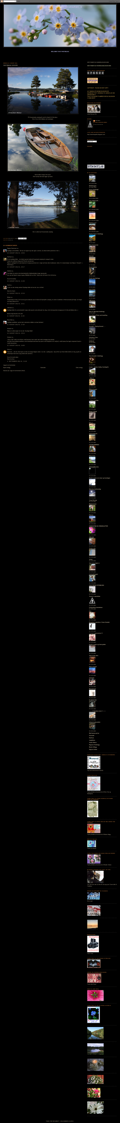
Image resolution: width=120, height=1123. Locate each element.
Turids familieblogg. (94, 278)
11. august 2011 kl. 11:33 (15, 316)
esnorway (91, 677)
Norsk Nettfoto (93, 267)
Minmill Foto (92, 689)
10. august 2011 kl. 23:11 (16, 303)
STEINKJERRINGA (94, 444)
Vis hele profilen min (98, 124)
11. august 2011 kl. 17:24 (16, 324)
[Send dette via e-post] (19, 238)
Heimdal (91, 256)
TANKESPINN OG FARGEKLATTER (98, 526)
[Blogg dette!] (21, 238)
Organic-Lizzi (92, 222)
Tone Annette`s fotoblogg (96, 356)
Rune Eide (9, 320)
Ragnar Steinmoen (12, 248)
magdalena (92, 740)
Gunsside (91, 735)
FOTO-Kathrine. (93, 433)
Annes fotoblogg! (93, 189)
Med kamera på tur (94, 733)
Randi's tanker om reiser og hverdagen (99, 478)
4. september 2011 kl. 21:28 (17, 361)
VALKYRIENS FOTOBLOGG (96, 585)
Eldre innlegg (79, 367)
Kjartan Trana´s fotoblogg (96, 234)
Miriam (9, 297)
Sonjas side (92, 548)
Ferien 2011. (10, 240)
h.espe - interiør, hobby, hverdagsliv (99, 367)
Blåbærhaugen (93, 389)
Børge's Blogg (93, 411)
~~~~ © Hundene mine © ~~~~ (97, 711)
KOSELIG (91, 341)
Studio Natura (93, 742)
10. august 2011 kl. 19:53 (16, 253)
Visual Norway (93, 500)
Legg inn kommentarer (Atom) (17, 370)
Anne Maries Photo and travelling (98, 315)
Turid (8, 285)
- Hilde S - (91, 378)
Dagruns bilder (93, 749)
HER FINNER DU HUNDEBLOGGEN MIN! (98, 62)
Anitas (91, 559)
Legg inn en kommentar (9, 365)
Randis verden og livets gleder (97, 644)
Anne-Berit (97, 120)
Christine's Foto (93, 337)
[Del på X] (22, 238)
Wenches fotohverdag (95, 489)
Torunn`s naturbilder (94, 596)
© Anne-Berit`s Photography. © (60, 7)
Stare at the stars (93, 655)
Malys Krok (92, 455)
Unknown (9, 307)
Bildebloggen (92, 185)
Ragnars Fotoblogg (94, 744)
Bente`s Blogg (93, 747)
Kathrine (9, 271)
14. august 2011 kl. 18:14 (16, 333)
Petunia (91, 515)
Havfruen (9, 257)
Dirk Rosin (92, 211)
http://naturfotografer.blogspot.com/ (96, 134)
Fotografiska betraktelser (96, 607)
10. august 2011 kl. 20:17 (16, 267)
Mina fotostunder (93, 245)
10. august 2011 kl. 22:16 (16, 293)
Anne (8, 349)
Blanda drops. (93, 504)
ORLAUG (91, 537)
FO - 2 (90, 422)
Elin (90, 611)
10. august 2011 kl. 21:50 (16, 281)
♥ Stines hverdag (93, 400)
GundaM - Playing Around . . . (97, 326)
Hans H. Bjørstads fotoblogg (96, 311)
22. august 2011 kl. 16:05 (16, 345)
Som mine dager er (94, 563)
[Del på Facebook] (24, 238)
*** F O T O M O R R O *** (96, 633)
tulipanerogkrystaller (94, 722)
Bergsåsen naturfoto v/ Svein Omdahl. (99, 622)
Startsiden (43, 367)
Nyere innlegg (6, 367)
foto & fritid (92, 289)
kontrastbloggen (93, 574)
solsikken (91, 174)
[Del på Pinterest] (26, 238)
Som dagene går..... (94, 200)
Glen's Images (93, 666)
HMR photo (92, 300)
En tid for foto (93, 700)
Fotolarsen (92, 345)
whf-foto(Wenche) (93, 467)
